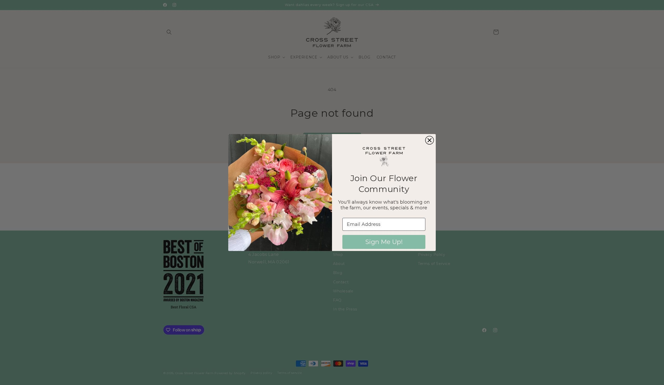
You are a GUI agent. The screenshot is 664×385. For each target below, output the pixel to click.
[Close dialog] (429, 140)
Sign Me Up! (384, 242)
